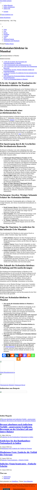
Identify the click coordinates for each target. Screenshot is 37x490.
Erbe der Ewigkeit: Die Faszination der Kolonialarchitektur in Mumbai (15, 62)
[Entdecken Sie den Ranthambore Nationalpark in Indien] (16, 437)
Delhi (5, 29)
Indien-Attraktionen (9, 7)
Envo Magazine (28, 481)
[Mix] (29, 355)
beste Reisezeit (10, 346)
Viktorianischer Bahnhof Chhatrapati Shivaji (12, 385)
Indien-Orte (7, 8)
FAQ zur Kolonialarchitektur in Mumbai (16, 79)
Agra (5, 37)
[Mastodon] (25, 355)
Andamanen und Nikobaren (11, 40)
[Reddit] (12, 355)
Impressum (7, 478)
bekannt (12, 119)
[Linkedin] (16, 355)
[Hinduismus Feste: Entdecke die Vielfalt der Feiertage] (16, 448)
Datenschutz (7, 476)
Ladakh (6, 36)
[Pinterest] (20, 355)
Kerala (5, 33)
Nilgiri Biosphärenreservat (7, 372)
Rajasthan (6, 34)
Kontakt (6, 11)
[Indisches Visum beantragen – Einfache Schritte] (14, 460)
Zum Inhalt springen (5, 1)
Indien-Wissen (10, 43)
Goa (5, 31)
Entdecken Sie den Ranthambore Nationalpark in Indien (15, 442)
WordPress (15, 481)
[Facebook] (4, 355)
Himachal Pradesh (9, 39)
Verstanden (6, 489)
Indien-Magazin (8, 5)
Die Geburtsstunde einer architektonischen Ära (17, 65)
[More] (18, 359)
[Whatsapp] (33, 355)
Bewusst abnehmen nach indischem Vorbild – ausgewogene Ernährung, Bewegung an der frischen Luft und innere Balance (16, 428)
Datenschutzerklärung (19, 489)
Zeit (20, 134)
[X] (8, 355)
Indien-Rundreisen (5, 17)
